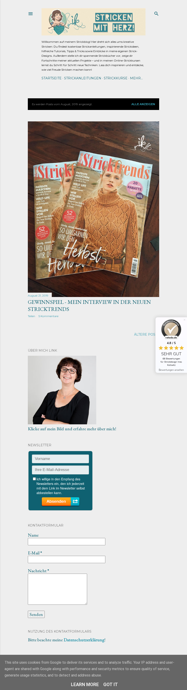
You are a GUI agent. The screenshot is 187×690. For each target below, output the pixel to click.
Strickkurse (115, 78)
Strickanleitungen (82, 78)
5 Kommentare (48, 316)
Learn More (85, 684)
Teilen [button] (31, 316)
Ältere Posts (146, 334)
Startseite (52, 78)
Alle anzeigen (143, 104)
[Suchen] (156, 12)
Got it (110, 684)
